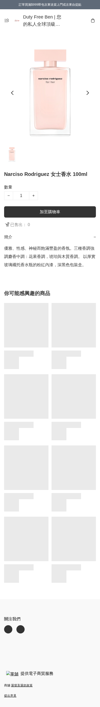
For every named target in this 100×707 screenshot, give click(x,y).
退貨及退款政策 (22, 685)
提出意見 (10, 695)
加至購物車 (50, 212)
